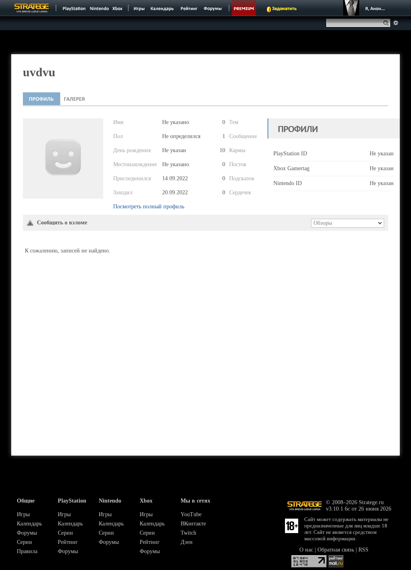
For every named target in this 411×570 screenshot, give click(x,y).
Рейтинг (68, 542)
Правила (27, 551)
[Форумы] (213, 8)
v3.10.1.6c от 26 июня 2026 (358, 509)
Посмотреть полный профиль (148, 207)
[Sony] (73, 8)
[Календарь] (162, 8)
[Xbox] (118, 8)
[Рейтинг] (189, 8)
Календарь (29, 524)
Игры (23, 514)
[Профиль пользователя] (41, 98)
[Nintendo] (99, 8)
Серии (24, 542)
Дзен (187, 542)
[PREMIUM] (244, 8)
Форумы (27, 533)
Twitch (188, 533)
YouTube (191, 514)
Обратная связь (335, 550)
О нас (306, 550)
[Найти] (388, 23)
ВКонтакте (193, 524)
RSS (363, 550)
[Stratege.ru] (31, 8)
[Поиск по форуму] (396, 23)
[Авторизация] (365, 8)
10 (222, 150)
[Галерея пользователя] (74, 98)
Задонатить (284, 8)
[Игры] (139, 8)
